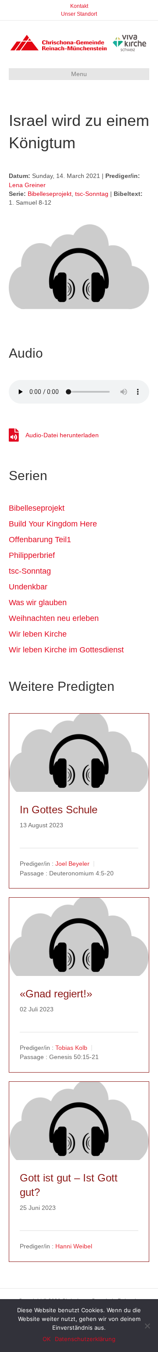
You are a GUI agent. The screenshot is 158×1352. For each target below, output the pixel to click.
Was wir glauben (38, 602)
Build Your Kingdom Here (53, 523)
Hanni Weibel (73, 1246)
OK (46, 1338)
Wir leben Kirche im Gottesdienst (66, 649)
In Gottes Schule (58, 809)
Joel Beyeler (72, 863)
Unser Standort (79, 14)
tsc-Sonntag (91, 193)
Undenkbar (28, 586)
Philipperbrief (32, 555)
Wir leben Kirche (38, 634)
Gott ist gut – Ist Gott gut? (69, 1185)
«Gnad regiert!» (56, 994)
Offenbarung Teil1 (40, 539)
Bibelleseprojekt (50, 193)
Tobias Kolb (71, 1047)
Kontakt (79, 6)
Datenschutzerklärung (85, 1338)
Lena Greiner (27, 184)
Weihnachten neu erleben (54, 618)
